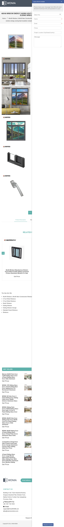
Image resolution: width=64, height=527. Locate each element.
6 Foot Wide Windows (9, 299)
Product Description (21, 219)
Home (4, 18)
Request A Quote (48, 524)
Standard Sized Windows (10, 310)
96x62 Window (7, 303)
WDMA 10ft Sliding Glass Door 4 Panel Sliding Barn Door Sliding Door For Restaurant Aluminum (10, 387)
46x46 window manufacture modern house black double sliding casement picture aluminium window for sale (17, 271)
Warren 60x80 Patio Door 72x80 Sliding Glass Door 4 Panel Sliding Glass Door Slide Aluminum (10, 376)
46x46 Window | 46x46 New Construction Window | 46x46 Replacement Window (26, 296)
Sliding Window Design (9, 308)
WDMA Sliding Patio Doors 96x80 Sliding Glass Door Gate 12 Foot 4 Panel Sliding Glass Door (10, 409)
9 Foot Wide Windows (9, 301)
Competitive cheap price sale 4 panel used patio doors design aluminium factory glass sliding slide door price (10, 445)
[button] (48, 1)
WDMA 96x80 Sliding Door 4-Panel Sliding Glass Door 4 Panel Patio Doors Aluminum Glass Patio (10, 433)
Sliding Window (7, 305)
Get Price (5, 381)
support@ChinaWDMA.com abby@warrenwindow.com (11, 509)
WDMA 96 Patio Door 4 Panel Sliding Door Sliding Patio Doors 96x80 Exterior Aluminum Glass (10, 398)
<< (30, 212)
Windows (5, 312)
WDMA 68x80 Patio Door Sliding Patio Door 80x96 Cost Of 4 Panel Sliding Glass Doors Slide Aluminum (9, 421)
